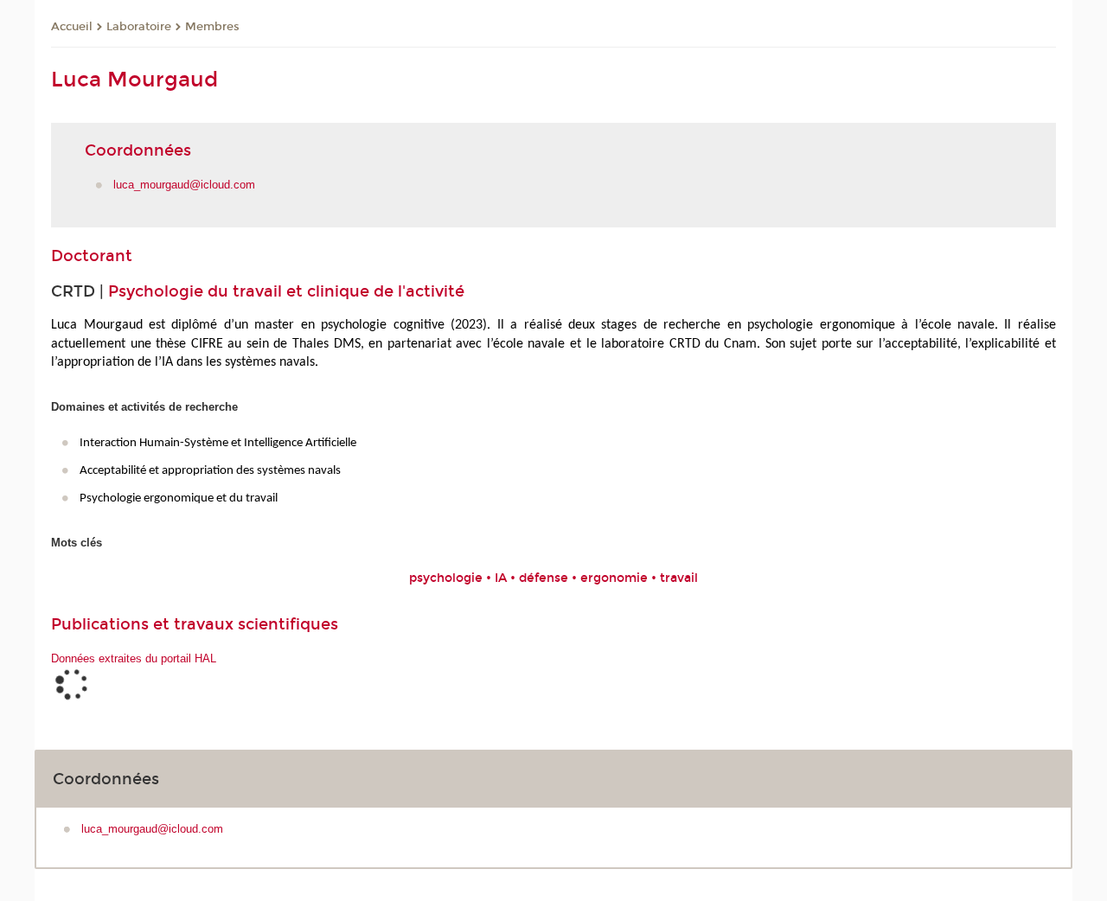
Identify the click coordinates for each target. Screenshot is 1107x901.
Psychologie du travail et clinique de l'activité (286, 291)
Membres (212, 27)
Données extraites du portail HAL (133, 658)
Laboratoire (138, 27)
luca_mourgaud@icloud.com (184, 184)
